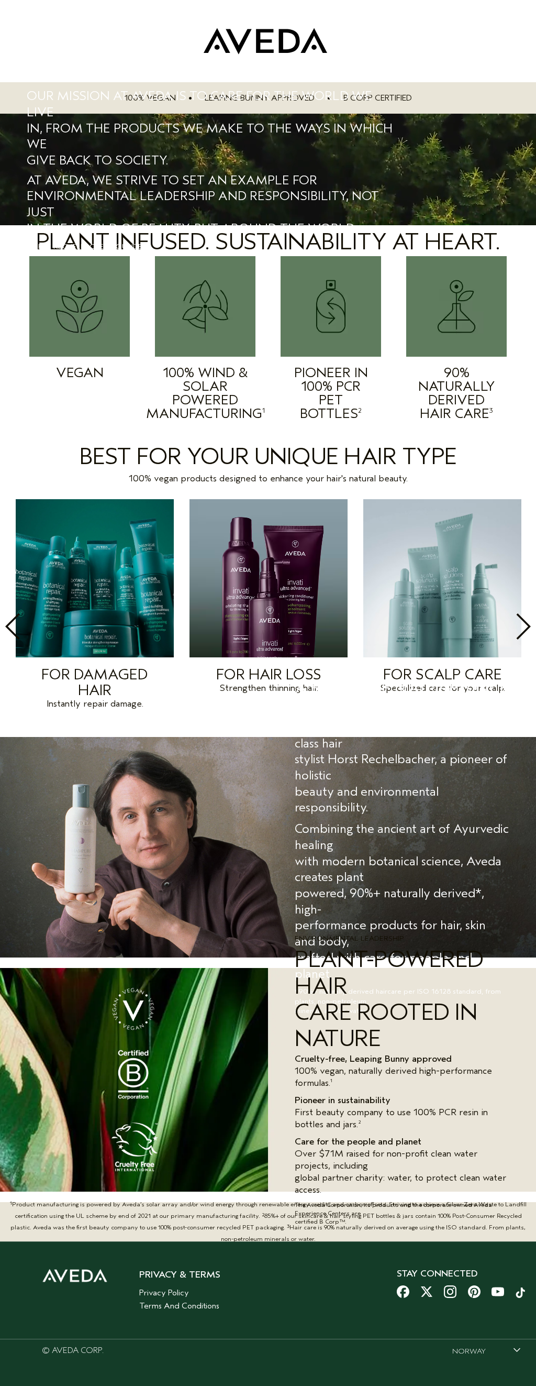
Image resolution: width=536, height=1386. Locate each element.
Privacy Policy (164, 1292)
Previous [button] (35, 626)
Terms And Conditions (179, 1306)
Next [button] (500, 626)
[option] (95, 607)
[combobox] (486, 1351)
